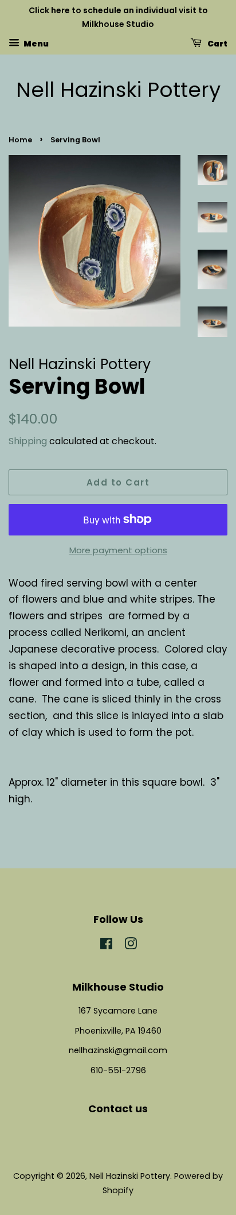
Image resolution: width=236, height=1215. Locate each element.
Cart (216, 43)
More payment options (118, 550)
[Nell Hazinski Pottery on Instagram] (130, 946)
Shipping (28, 441)
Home (20, 140)
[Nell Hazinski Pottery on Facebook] (106, 946)
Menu (35, 43)
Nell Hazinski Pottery (118, 89)
